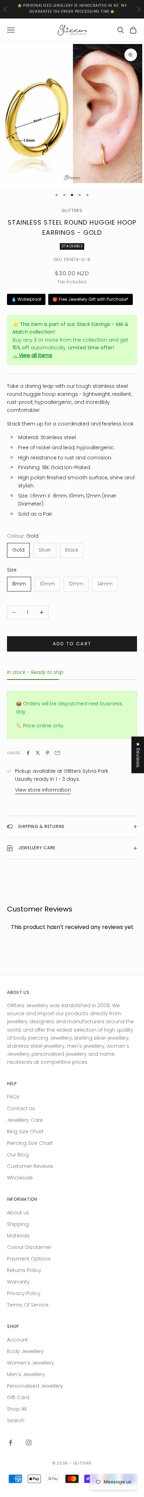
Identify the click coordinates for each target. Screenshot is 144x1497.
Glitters (72, 210)
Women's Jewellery (30, 1362)
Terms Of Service (28, 1304)
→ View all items (32, 355)
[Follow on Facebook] (10, 1442)
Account (17, 1339)
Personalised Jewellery (35, 1385)
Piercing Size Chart (30, 1143)
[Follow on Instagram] (28, 1442)
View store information (43, 789)
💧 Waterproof (26, 299)
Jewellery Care (25, 1120)
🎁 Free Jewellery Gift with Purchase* (90, 299)
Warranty (18, 1281)
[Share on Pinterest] (47, 753)
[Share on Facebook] (28, 753)
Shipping (18, 1224)
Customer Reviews (30, 1166)
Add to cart (72, 643)
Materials (18, 1235)
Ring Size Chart (25, 1131)
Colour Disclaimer (29, 1247)
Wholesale (20, 1177)
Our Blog (18, 1154)
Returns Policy (24, 1270)
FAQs (13, 1096)
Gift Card (18, 1397)
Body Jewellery (25, 1351)
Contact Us (21, 1108)
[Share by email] (57, 753)
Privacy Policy (24, 1293)
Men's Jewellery (26, 1374)
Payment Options (29, 1258)
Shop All (17, 1408)
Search (15, 1420)
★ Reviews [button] (138, 755)
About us (18, 1212)
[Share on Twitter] (38, 753)
